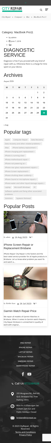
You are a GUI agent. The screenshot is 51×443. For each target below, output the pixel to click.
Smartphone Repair (25, 366)
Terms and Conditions (25, 432)
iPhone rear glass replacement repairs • (21, 167)
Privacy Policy (25, 434)
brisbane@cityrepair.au (26, 417)
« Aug (6, 125)
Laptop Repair (25, 352)
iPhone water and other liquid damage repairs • (25, 183)
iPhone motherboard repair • (17, 159)
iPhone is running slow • (15, 155)
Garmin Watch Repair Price (20, 311)
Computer (18, 17)
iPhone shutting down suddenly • (18, 175)
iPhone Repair (25, 347)
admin (13, 37)
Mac (28, 17)
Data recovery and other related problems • (23, 143)
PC (35, 187)
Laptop (8, 187)
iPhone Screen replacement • (17, 171)
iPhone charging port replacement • (20, 151)
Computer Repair (20, 139)
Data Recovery (37, 139)
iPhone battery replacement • (25, 147)
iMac (7, 147)
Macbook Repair (25, 357)
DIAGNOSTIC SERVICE (19, 52)
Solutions (9, 198)
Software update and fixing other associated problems (23, 192)
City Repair (6, 17)
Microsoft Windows (22, 187)
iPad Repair (25, 343)
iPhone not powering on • (15, 163)
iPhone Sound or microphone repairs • (21, 179)
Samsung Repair (25, 361)
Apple (7, 139)
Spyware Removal (23, 198)
